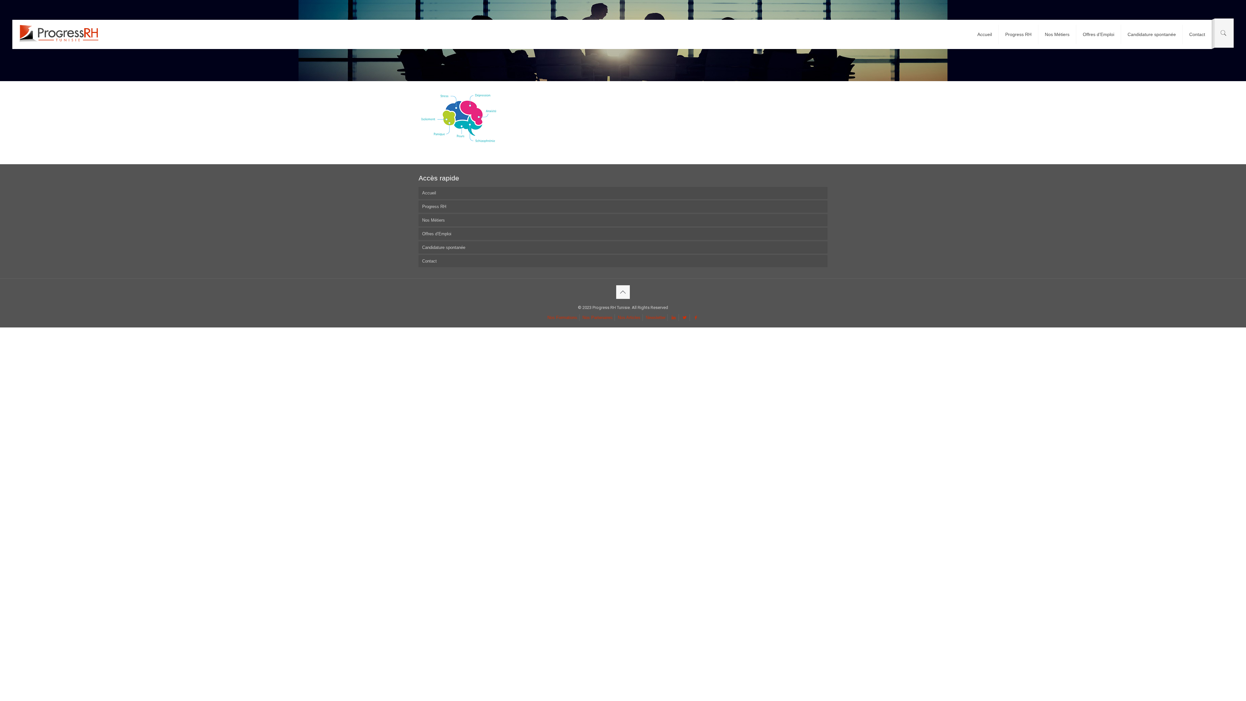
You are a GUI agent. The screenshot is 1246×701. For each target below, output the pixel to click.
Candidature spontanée (443, 247)
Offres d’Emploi (436, 233)
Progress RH (434, 206)
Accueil (429, 193)
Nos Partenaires (597, 317)
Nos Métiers (433, 220)
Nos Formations (562, 317)
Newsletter (656, 317)
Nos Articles (629, 317)
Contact (429, 261)
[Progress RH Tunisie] (58, 34)
